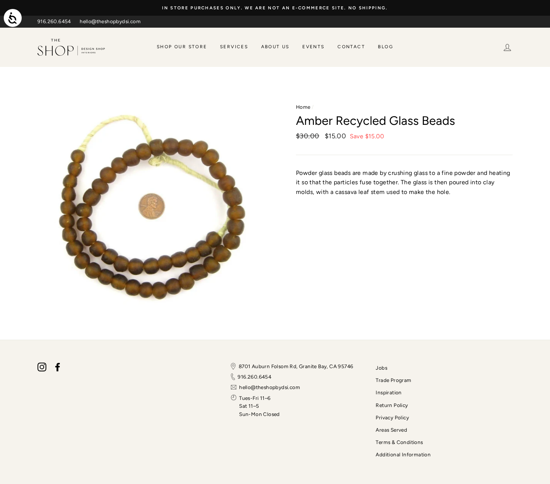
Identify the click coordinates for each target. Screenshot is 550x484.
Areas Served (391, 430)
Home (303, 107)
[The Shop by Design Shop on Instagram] (41, 367)
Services (234, 46)
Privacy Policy (392, 417)
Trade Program (393, 380)
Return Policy (392, 405)
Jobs (381, 368)
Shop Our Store (182, 46)
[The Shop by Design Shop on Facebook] (57, 367)
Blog (385, 46)
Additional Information (403, 454)
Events (313, 46)
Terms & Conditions (399, 442)
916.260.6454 (54, 21)
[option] (275, 8)
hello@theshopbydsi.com (110, 21)
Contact (351, 46)
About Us (275, 46)
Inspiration (388, 392)
